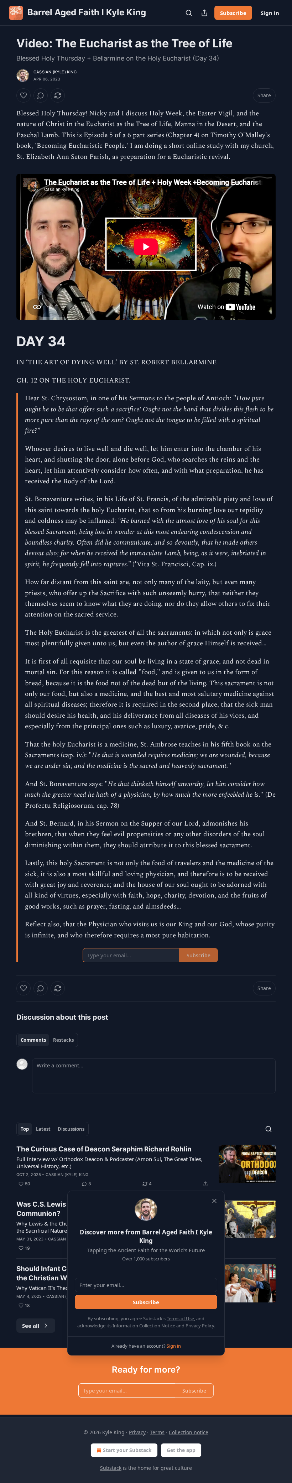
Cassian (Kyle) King (55, 71)
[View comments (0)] (40, 95)
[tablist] (47, 1040)
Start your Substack (127, 1450)
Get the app (181, 1450)
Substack (110, 1467)
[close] (214, 1201)
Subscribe (233, 12)
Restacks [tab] (63, 1040)
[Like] (23, 95)
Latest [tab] (43, 1129)
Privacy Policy (200, 1325)
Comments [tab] (33, 1040)
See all (31, 1325)
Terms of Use (180, 1318)
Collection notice (188, 1432)
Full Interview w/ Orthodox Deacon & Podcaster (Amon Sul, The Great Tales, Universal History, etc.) (109, 1162)
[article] (146, 1166)
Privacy (137, 1432)
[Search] (189, 13)
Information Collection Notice (144, 1325)
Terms (157, 1432)
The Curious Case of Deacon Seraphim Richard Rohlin (104, 1149)
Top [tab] (25, 1129)
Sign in (270, 12)
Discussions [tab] (71, 1129)
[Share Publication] (204, 13)
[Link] (6, 341)
